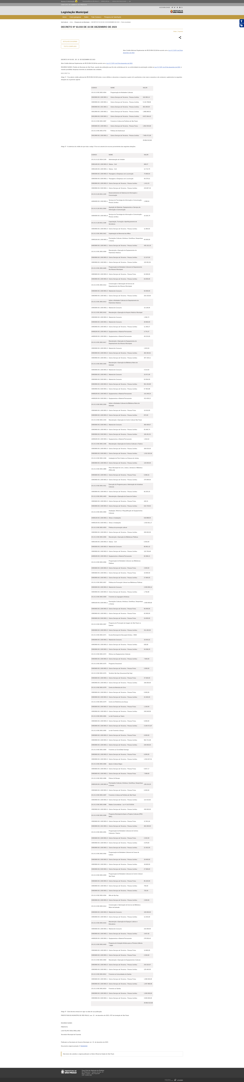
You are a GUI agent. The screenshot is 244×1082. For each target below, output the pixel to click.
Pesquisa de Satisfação (112, 17)
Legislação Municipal (74, 12)
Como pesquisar (75, 17)
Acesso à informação (68, 1)
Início (64, 17)
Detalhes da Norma (70, 41)
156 (130, 1)
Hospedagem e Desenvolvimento (174, 1080)
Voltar (175, 31)
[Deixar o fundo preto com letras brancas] (179, 7)
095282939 (84, 1046)
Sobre (86, 17)
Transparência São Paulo (90, 1)
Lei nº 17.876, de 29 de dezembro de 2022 (119, 63)
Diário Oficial (105, 1)
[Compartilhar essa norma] (180, 38)
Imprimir (180, 31)
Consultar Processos (119, 1)
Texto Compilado (70, 46)
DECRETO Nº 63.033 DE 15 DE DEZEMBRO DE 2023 (105, 22)
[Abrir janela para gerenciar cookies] (182, 7)
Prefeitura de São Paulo (176, 12)
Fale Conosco (96, 17)
